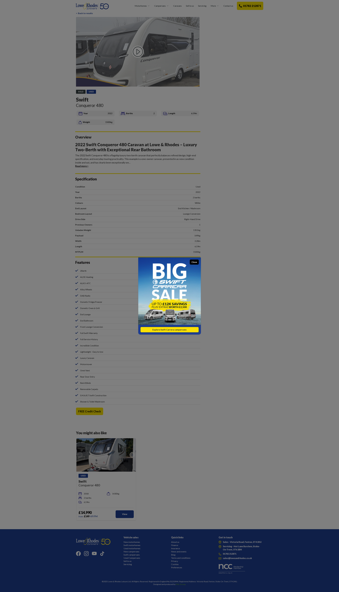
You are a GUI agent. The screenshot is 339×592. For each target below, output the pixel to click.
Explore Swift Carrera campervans (169, 329)
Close (194, 262)
